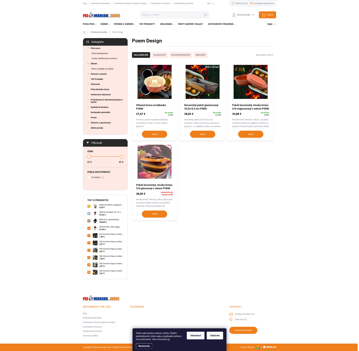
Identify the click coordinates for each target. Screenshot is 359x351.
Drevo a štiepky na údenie (102, 69)
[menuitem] (90, 24)
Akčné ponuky (97, 128)
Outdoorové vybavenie (101, 94)
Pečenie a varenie (99, 74)
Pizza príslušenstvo (99, 53)
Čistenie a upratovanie (101, 123)
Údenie (94, 63)
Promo (94, 117)
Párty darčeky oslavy (100, 89)
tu (169, 339)
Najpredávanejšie (180, 55)
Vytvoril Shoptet (248, 347)
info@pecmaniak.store (245, 314)
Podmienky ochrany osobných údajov (130, 3)
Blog (85, 3)
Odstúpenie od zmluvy (160, 3)
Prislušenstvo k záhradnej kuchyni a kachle (107, 101)
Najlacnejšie (141, 55)
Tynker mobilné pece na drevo (104, 58)
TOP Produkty (97, 79)
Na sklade (97, 177)
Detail (154, 134)
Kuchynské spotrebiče (100, 112)
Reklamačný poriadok (183, 3)
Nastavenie (144, 346)
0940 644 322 (241, 319)
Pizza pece (95, 48)
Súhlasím (215, 335)
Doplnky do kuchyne (99, 107)
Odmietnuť (195, 335)
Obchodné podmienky (100, 3)
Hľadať (206, 15)
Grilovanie (95, 84)
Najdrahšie (160, 55)
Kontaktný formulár (243, 330)
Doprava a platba (90, 335)
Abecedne (200, 55)
